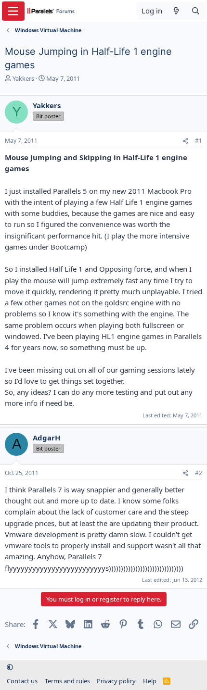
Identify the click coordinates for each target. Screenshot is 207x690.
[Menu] (13, 11)
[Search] (195, 11)
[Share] (185, 141)
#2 (198, 473)
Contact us (22, 681)
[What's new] (176, 11)
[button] (10, 667)
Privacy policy (116, 681)
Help (149, 681)
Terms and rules (67, 681)
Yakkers (23, 78)
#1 (198, 141)
